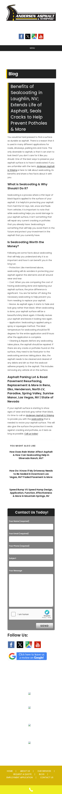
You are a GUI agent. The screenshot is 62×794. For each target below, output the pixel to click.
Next (58, 58)
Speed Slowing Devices (30, 750)
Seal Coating (29, 714)
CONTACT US (46, 777)
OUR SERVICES (44, 771)
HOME (10, 771)
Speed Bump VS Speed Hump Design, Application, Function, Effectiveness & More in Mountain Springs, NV (31, 493)
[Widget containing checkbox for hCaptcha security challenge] (30, 614)
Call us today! (31, 433)
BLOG (41, 774)
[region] (31, 58)
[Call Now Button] (31, 789)
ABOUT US (25, 771)
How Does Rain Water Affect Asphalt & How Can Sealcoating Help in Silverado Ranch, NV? (31, 455)
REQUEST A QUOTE (22, 774)
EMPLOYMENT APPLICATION (19, 777)
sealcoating (37, 419)
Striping (29, 732)
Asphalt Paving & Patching (29, 700)
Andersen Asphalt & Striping (40, 415)
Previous (3, 58)
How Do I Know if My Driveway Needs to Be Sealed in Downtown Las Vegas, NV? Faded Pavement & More (31, 474)
